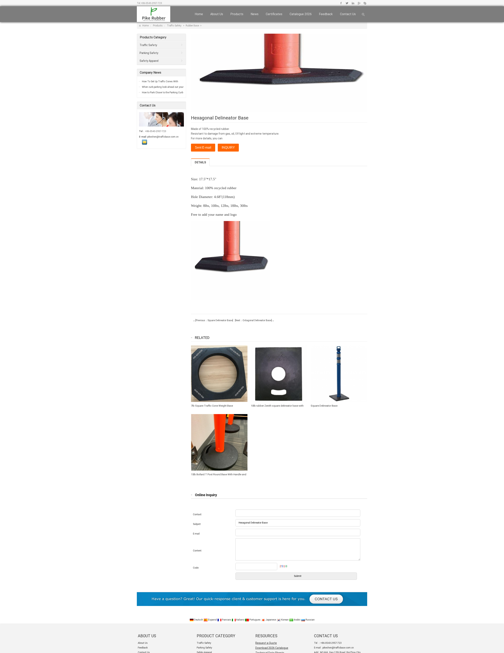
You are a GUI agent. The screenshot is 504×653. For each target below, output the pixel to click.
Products (236, 14)
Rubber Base (193, 25)
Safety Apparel (149, 60)
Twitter (347, 3)
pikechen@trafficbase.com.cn (163, 136)
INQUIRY (228, 147)
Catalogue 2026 (301, 14)
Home (199, 14)
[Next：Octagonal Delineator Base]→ (254, 320)
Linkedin (352, 3)
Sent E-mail (203, 147)
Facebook (341, 3)
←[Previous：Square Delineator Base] (213, 320)
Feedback (326, 14)
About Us (216, 14)
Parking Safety (149, 53)
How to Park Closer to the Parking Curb (162, 92)
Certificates (274, 14)
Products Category (153, 37)
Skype (364, 3)
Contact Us (348, 14)
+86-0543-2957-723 (151, 3)
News (254, 14)
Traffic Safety (174, 25)
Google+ (358, 3)
